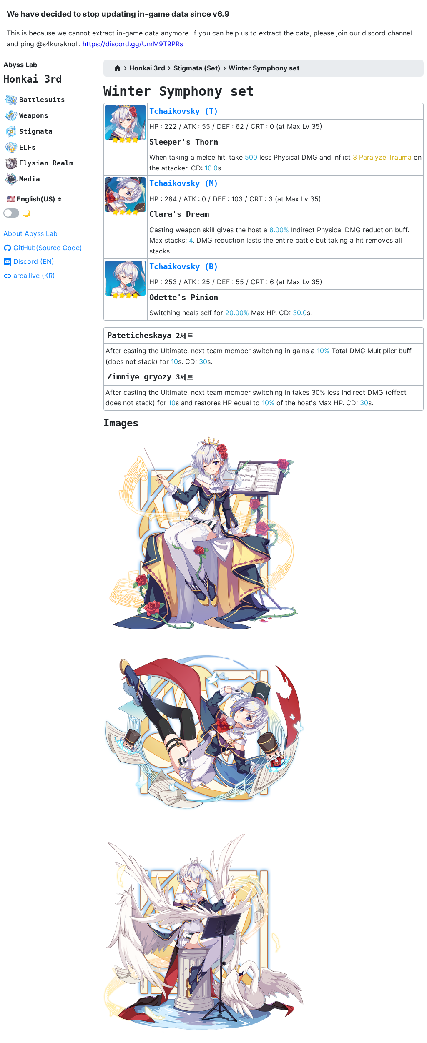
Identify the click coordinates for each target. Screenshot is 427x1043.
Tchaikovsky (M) (183, 183)
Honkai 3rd (32, 79)
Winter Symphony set (264, 68)
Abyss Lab (20, 64)
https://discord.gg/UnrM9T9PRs (133, 44)
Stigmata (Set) (197, 68)
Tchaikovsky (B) (183, 266)
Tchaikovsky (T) (183, 111)
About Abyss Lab (30, 233)
